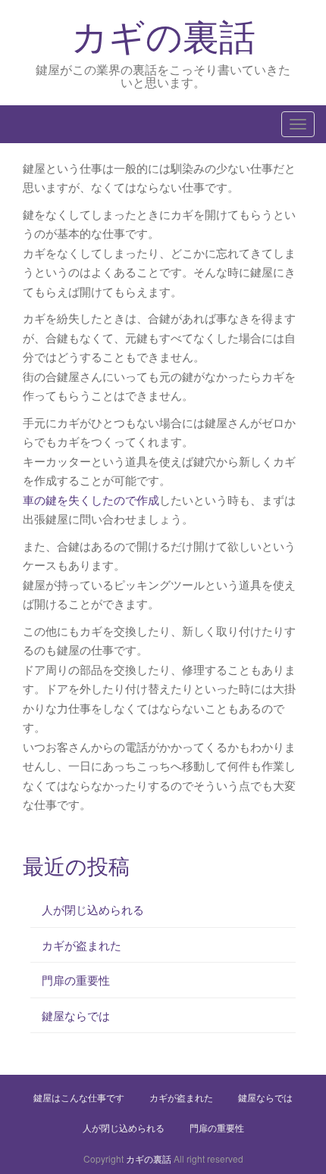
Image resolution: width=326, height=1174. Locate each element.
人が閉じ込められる (93, 909)
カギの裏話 (163, 34)
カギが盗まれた (81, 945)
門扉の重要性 (76, 980)
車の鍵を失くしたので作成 (91, 499)
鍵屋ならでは (76, 1015)
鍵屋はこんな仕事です (78, 1097)
